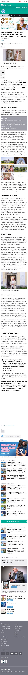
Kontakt (16, 634)
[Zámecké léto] (14, 23)
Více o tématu (5, 526)
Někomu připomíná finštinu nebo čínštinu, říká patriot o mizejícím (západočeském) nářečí (16, 487)
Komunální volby (5, 628)
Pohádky (4, 447)
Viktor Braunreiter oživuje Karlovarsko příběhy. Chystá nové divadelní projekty (16, 513)
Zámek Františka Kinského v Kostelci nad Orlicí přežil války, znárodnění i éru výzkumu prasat (16, 464)
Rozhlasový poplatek (20, 636)
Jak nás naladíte (19, 626)
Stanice (3, 630)
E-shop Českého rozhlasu (9, 557)
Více (20, 15)
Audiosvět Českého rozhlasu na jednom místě (11, 456)
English (23, 671)
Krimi (12, 444)
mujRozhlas (4, 440)
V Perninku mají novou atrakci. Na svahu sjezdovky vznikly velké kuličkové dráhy (16, 500)
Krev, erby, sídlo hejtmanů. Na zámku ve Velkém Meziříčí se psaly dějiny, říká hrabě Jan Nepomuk (17, 477)
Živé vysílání (5, 450)
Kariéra (16, 632)
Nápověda (17, 628)
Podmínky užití (17, 671)
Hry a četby (4, 444)
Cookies (3, 671)
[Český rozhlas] (5, 1)
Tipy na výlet (5, 15)
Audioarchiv (24, 7)
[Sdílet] (3, 77)
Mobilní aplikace (5, 645)
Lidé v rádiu (17, 630)
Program (18, 7)
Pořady (11, 447)
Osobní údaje (9, 671)
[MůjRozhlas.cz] (2, 47)
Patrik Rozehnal (8, 425)
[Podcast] (1, 77)
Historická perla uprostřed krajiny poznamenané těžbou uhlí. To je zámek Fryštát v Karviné (16, 536)
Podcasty (3, 643)
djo (14, 425)
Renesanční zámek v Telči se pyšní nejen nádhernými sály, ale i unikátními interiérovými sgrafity (17, 470)
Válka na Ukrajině (5, 626)
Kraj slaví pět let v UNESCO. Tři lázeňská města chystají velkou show (16, 507)
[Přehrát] (2, 72)
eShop (2, 632)
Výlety (2, 40)
